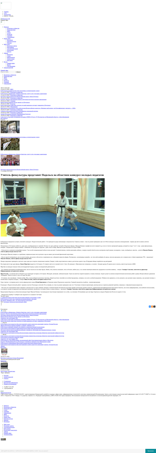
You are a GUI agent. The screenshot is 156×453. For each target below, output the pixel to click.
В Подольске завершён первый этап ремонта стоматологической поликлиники (23, 327)
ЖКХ (8, 31)
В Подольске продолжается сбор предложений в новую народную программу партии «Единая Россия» (29, 324)
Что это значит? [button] (43, 451)
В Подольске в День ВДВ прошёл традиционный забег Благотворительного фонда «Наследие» (27, 340)
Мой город (7, 44)
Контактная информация (11, 382)
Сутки (4, 310)
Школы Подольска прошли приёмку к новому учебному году (18, 325)
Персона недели (11, 41)
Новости (6, 27)
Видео (5, 62)
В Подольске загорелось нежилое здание (12, 337)
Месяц (4, 334)
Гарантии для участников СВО (9, 318)
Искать (18, 72)
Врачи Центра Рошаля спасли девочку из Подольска (15, 316)
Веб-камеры (10, 47)
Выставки (10, 60)
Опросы (6, 378)
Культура (9, 34)
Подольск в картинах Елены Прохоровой (12, 358)
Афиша (6, 53)
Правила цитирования (10, 384)
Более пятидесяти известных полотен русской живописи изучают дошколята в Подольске (26, 321)
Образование (10, 37)
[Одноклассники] (152, 307)
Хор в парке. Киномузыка (8, 371)
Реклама (6, 375)
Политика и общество (13, 28)
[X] (154, 307)
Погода (9, 51)
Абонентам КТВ (8, 67)
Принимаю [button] (151, 451)
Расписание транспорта (10, 430)
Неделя (5, 322)
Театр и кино (10, 59)
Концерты (10, 54)
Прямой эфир (11, 63)
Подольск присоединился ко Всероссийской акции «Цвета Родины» (20, 315)
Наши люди (7, 38)
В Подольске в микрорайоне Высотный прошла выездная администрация (21, 343)
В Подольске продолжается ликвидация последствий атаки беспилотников (21, 328)
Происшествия (11, 30)
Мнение (9, 43)
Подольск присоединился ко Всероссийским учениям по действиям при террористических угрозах (28, 330)
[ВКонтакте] (150, 307)
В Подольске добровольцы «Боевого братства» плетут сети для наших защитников (24, 312)
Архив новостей (8, 377)
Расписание (7, 14)
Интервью (10, 40)
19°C (5, 13)
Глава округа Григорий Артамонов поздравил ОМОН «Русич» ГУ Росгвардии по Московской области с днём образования (35, 319)
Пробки (6, 11)
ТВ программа (11, 66)
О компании (7, 381)
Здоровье (9, 35)
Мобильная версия (6, 392)
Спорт (9, 32)
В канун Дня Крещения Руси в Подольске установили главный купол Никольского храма (26, 341)
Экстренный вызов (12, 48)
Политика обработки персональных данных (13, 403)
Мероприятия (11, 57)
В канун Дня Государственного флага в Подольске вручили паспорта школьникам (23, 313)
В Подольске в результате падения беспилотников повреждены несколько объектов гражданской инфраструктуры (32, 332)
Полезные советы (12, 46)
